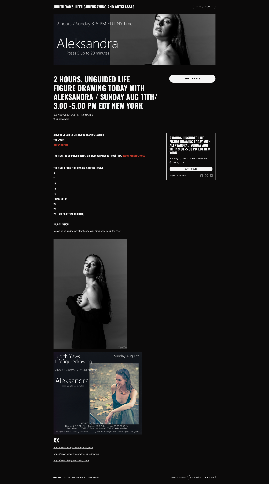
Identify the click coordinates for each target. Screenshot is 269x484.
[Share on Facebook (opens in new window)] (201, 175)
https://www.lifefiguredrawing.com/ (71, 460)
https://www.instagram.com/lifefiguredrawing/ (76, 454)
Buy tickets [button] (192, 78)
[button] (74, 477)
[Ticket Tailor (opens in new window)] (194, 477)
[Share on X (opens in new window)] (206, 175)
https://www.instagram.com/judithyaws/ (73, 447)
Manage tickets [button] (204, 7)
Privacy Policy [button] (93, 477)
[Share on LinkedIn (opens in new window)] (211, 175)
